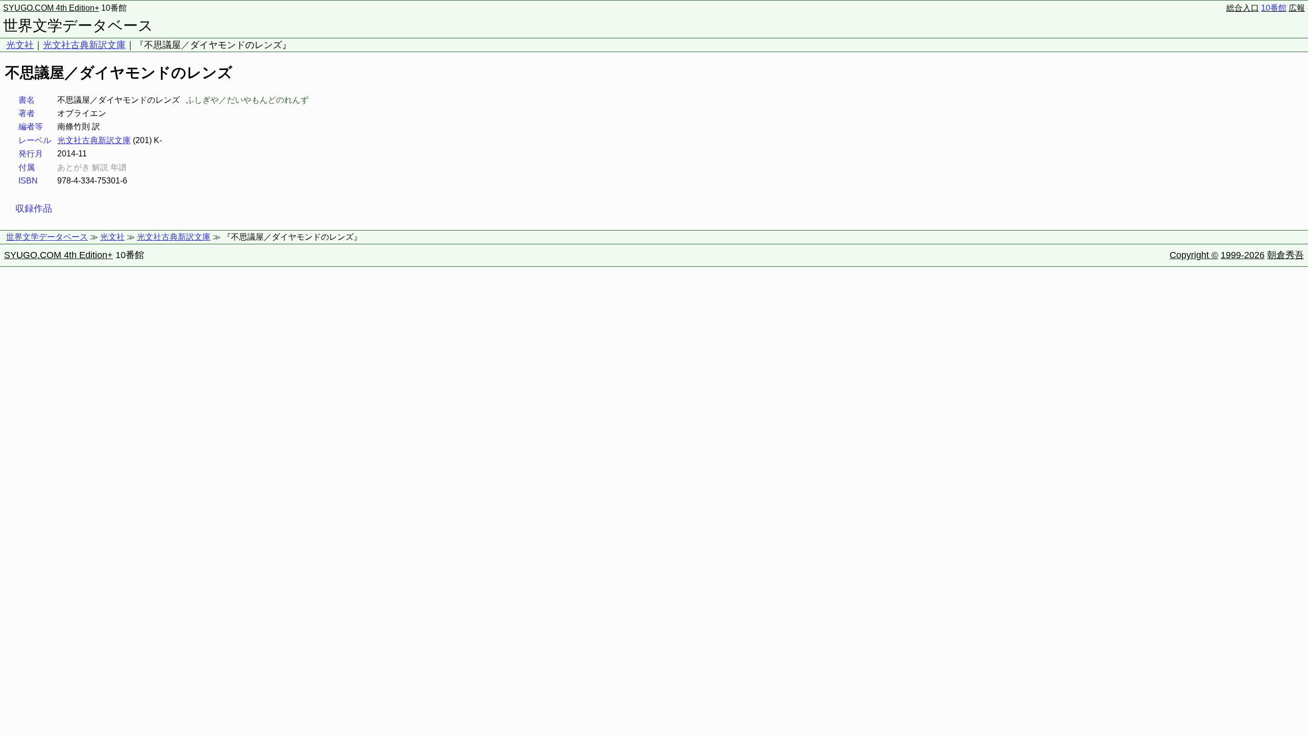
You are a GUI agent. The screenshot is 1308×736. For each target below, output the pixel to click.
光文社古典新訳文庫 (84, 45)
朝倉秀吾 (1285, 255)
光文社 (20, 45)
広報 (1297, 8)
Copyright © (1194, 255)
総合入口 (1242, 8)
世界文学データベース (78, 25)
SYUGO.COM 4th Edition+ (51, 8)
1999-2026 (1243, 255)
